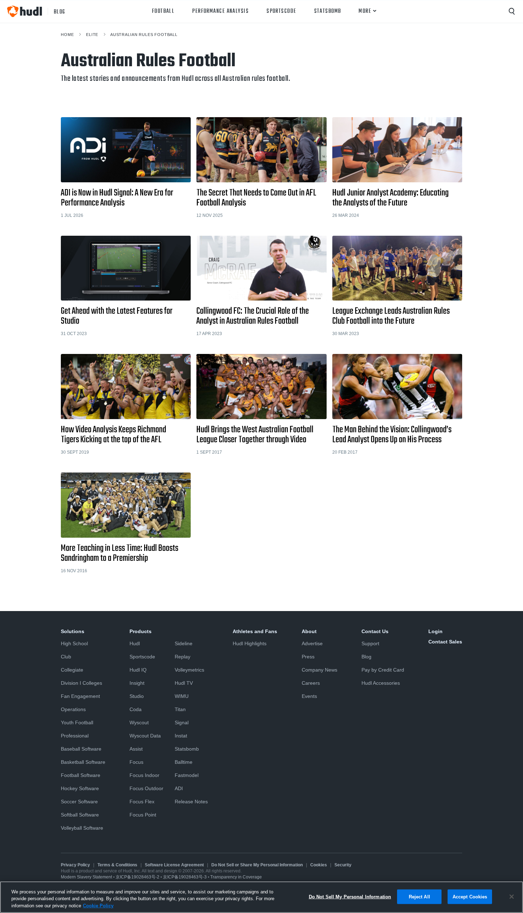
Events (309, 696)
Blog (366, 656)
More (365, 11)
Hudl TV (184, 683)
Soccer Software (79, 801)
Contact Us (375, 631)
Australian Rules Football (144, 34)
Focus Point (143, 815)
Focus (136, 762)
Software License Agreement (174, 864)
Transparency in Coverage (236, 877)
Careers (311, 683)
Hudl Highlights (249, 643)
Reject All (419, 896)
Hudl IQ (138, 670)
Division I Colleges (81, 683)
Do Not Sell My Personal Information (350, 896)
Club (66, 656)
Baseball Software (81, 749)
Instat (181, 736)
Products (141, 631)
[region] (261, 897)
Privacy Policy (75, 864)
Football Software (80, 775)
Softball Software (80, 815)
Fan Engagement (80, 696)
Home (67, 34)
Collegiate (72, 670)
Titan (180, 709)
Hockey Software (80, 788)
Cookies (318, 864)
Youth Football (77, 722)
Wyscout (139, 722)
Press (308, 656)
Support (370, 643)
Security (343, 864)
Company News (319, 670)
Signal (182, 722)
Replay (182, 656)
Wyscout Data (145, 736)
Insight (137, 683)
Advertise (312, 643)
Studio (137, 696)
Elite (92, 34)
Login (435, 631)
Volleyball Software (82, 828)
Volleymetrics (189, 670)
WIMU (182, 696)
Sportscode (281, 11)
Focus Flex (142, 801)
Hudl (135, 643)
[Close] (511, 896)
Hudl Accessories (380, 683)
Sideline (183, 643)
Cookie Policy (98, 905)
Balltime (183, 762)
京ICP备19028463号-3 (185, 877)
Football (163, 11)
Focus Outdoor (146, 788)
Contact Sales (445, 642)
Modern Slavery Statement (86, 877)
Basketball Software (83, 762)
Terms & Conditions (117, 864)
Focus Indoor (144, 775)
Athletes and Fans (255, 631)
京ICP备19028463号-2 (138, 877)
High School (74, 643)
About (309, 631)
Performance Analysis (220, 11)
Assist (136, 749)
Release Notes (191, 801)
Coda (136, 709)
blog (59, 11)
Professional (75, 736)
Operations (73, 709)
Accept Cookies (470, 896)
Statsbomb (327, 11)
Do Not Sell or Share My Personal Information (257, 864)
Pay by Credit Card (382, 670)
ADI (179, 788)
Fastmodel (187, 775)
